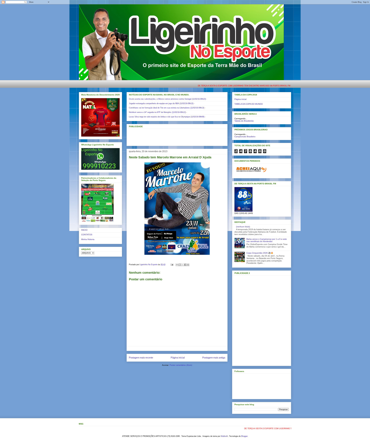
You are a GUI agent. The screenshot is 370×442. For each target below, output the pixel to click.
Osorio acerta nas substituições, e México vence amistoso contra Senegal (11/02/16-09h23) (167, 99)
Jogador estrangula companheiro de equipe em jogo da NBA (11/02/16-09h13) (161, 103)
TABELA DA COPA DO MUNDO (248, 104)
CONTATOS (86, 234)
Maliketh (224, 436)
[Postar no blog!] (179, 264)
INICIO (84, 230)
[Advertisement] (172, 136)
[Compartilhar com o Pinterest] (188, 264)
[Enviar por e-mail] (177, 264)
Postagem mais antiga (213, 357)
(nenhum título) (243, 226)
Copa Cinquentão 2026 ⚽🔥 (259, 253)
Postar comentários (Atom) (181, 365)
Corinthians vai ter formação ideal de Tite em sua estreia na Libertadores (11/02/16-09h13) (166, 108)
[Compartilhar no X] (182, 264)
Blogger (244, 436)
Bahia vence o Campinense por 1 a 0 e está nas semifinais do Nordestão (266, 240)
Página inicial (178, 357)
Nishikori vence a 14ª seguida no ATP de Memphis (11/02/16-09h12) (157, 112)
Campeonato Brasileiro (244, 136)
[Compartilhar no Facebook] (185, 264)
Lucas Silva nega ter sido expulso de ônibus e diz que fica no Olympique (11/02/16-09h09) (166, 117)
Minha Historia (87, 239)
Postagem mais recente (141, 357)
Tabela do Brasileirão (244, 121)
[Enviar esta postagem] (172, 264)
